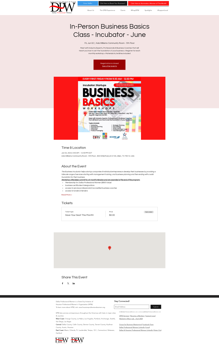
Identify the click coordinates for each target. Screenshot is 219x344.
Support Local (150, 316)
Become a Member (137, 316)
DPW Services (124, 316)
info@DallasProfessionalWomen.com (128, 312)
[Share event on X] (68, 283)
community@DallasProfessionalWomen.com (149, 312)
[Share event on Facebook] (62, 283)
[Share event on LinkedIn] (74, 283)
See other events (109, 66)
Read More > (66, 195)
